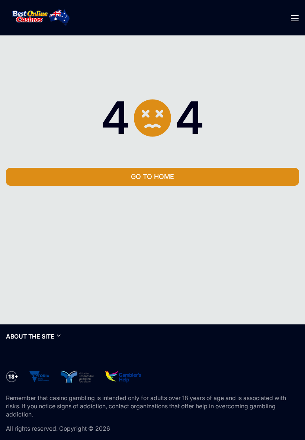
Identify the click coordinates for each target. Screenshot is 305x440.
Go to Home (152, 176)
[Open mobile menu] (294, 17)
